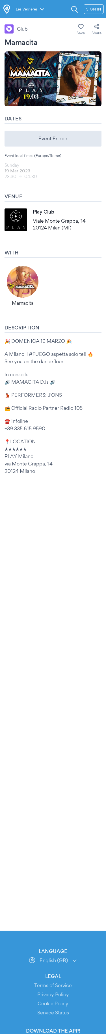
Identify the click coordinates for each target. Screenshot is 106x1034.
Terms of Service (53, 985)
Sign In (93, 9)
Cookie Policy (53, 1003)
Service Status (53, 1013)
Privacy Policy (53, 994)
